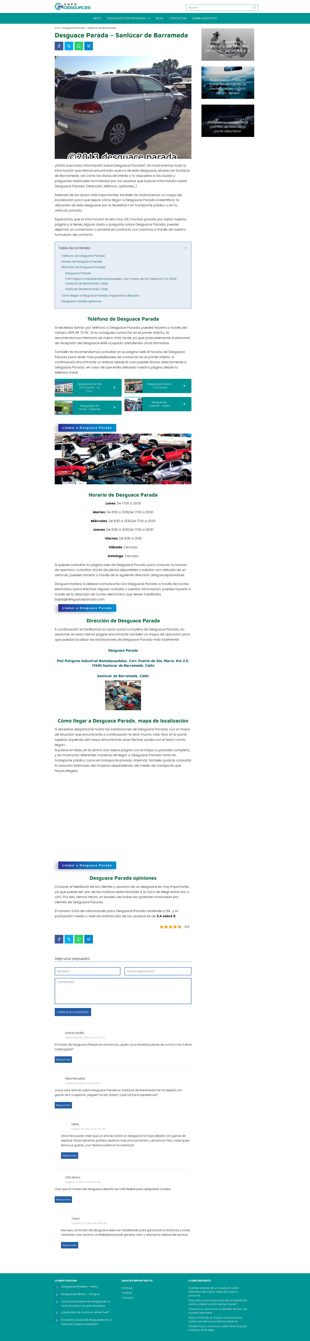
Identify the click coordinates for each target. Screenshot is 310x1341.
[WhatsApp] (78, 46)
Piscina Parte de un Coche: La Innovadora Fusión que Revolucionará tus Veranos (215, 1319)
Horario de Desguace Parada (81, 262)
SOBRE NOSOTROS (204, 18)
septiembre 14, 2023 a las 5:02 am (85, 1037)
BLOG (159, 18)
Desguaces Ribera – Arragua (80, 1294)
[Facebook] (59, 46)
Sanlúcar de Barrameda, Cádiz (86, 289)
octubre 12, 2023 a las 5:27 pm (82, 1083)
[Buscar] (254, 7)
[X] (69, 46)
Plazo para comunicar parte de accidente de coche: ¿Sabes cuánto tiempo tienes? (217, 1302)
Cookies (127, 1293)
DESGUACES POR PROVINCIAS (126, 18)
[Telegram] (88, 46)
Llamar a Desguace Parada (87, 427)
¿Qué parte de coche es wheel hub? (85, 1312)
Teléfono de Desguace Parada (83, 256)
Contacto (128, 1297)
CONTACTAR (177, 18)
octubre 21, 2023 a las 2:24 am (83, 1182)
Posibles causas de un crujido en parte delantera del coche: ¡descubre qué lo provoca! (213, 1291)
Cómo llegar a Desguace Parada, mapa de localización (100, 295)
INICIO (97, 18)
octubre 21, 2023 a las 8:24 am (89, 1223)
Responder (63, 1059)
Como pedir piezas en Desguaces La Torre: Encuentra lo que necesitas (85, 1303)
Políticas (127, 1288)
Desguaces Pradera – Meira (79, 1286)
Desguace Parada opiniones (81, 301)
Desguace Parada (78, 273)
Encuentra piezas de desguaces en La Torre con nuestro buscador (86, 1322)
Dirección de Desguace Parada (83, 267)
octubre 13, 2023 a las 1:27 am (88, 1129)
